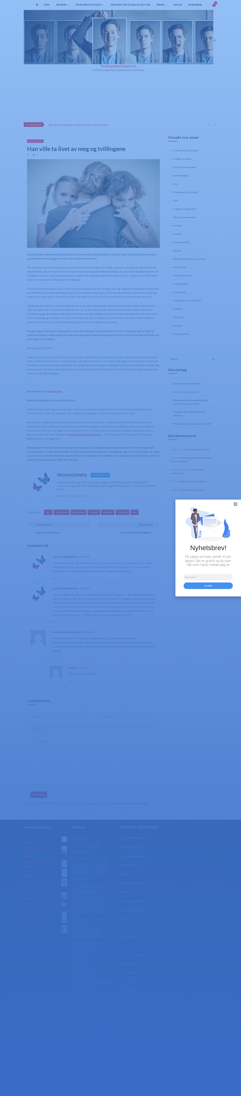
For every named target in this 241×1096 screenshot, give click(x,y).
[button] (235, 504)
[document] (120, 548)
